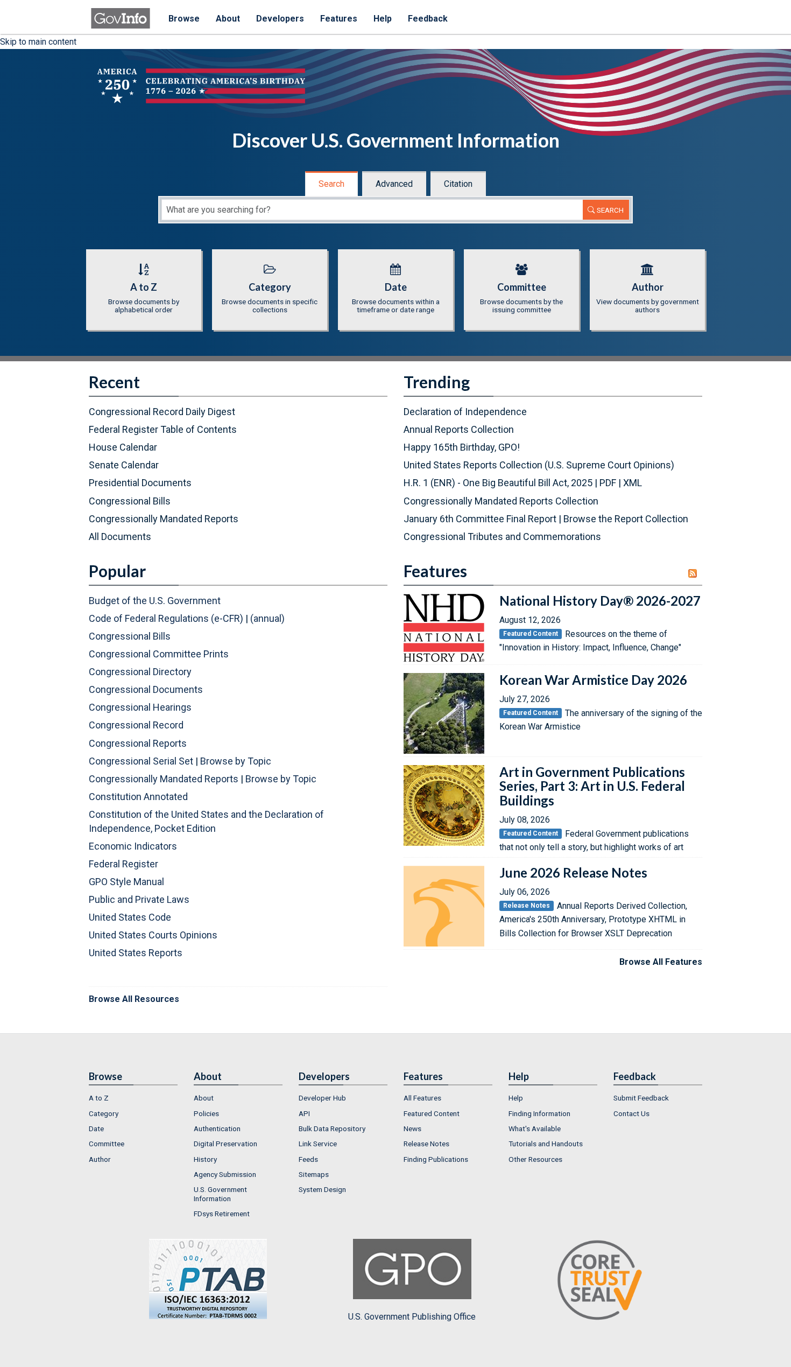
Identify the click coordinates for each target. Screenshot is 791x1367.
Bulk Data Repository (332, 1128)
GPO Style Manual (126, 881)
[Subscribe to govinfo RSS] (695, 573)
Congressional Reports (138, 743)
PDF (607, 482)
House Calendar (123, 447)
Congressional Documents (146, 689)
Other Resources (535, 1159)
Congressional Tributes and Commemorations (502, 536)
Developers (280, 18)
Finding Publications (436, 1159)
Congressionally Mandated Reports (163, 518)
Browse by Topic (235, 761)
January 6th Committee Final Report (480, 518)
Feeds (308, 1159)
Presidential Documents (140, 482)
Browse (184, 18)
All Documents (120, 536)
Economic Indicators (133, 846)
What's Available (534, 1128)
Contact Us (631, 1113)
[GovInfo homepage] (120, 13)
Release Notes (426, 1143)
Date (96, 1128)
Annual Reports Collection (459, 429)
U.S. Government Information (220, 1193)
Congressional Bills (130, 501)
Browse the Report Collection (625, 518)
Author (100, 1159)
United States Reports (135, 952)
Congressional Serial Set (141, 761)
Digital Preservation (225, 1143)
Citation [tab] (458, 184)
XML (632, 482)
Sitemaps (314, 1174)
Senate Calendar (124, 465)
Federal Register (123, 864)
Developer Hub (322, 1097)
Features (338, 18)
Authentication (217, 1128)
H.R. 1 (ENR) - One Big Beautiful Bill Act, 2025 (498, 482)
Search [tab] (331, 184)
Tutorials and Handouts (545, 1143)
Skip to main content (38, 42)
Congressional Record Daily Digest (162, 411)
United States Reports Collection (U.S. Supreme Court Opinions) (539, 465)
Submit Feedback (641, 1097)
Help (382, 18)
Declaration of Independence (465, 411)
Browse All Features (660, 962)
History (205, 1159)
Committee (106, 1143)
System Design (322, 1189)
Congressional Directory (140, 671)
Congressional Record (136, 725)
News (412, 1128)
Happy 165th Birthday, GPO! (462, 447)
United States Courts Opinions (153, 935)
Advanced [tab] (394, 184)
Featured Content (432, 1113)
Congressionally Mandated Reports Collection (501, 501)
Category (103, 1113)
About (228, 18)
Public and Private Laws (139, 899)
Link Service (318, 1143)
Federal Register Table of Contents (163, 429)
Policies (206, 1113)
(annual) (267, 618)
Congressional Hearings (140, 707)
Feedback (428, 18)
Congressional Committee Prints (159, 654)
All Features (422, 1097)
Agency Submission (225, 1174)
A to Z (99, 1097)
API (304, 1113)
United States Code (130, 917)
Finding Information (539, 1113)
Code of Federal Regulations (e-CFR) (166, 618)
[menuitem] (133, 1098)
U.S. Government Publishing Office (412, 1317)
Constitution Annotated (138, 796)
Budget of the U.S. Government (155, 600)
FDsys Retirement (222, 1213)
